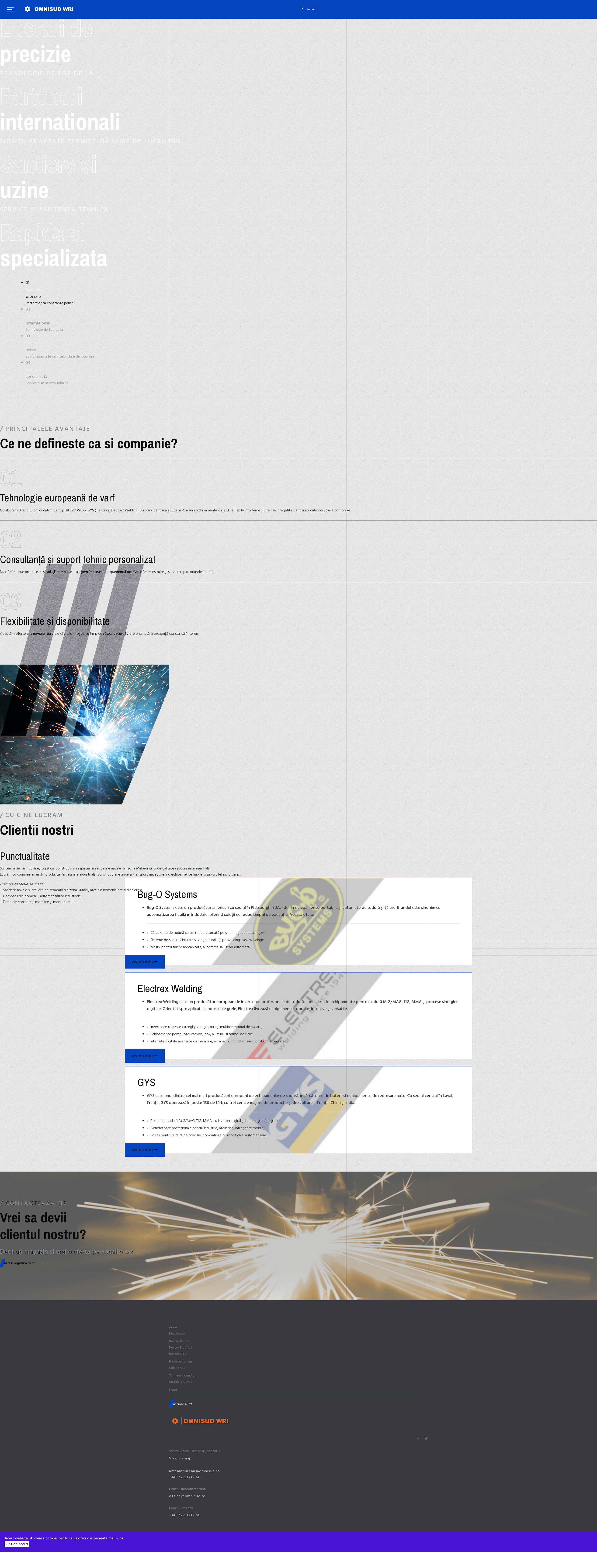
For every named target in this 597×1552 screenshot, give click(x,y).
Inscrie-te (180, 1404)
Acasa (173, 1327)
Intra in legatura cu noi (20, 1263)
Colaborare (177, 1367)
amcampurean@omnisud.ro (194, 1471)
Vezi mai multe (143, 961)
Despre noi (177, 1333)
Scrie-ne (308, 9)
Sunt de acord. (17, 1544)
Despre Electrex (180, 1347)
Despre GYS (177, 1353)
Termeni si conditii (182, 1375)
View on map (180, 1458)
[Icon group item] (418, 1438)
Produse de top (180, 1361)
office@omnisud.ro (187, 1496)
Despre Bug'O (179, 1341)
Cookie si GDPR (180, 1381)
